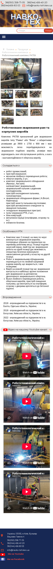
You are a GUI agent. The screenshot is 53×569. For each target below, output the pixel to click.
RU (45, 9)
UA (41, 9)
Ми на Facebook (15, 559)
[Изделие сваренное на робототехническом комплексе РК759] (35, 94)
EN (49, 9)
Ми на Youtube (16, 554)
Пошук (48, 30)
